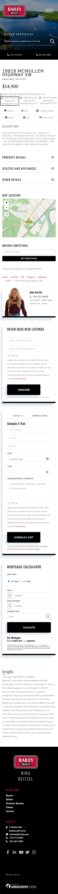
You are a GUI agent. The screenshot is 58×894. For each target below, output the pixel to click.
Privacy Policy (20, 378)
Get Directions (29, 258)
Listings (14, 276)
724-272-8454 (15, 54)
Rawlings (42, 276)
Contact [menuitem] (10, 811)
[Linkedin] (14, 852)
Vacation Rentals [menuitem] (15, 803)
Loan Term (11, 574)
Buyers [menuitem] (9, 795)
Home (5, 276)
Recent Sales (46, 300)
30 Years (14, 581)
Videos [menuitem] (9, 807)
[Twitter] (27, 852)
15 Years (26, 581)
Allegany (31, 276)
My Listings (35, 300)
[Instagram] (34, 852)
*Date (9, 453)
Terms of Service (28, 549)
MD (22, 276)
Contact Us (18, 416)
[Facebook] (8, 852)
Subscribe (24, 389)
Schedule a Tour (39, 416)
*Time (9, 466)
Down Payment (13, 601)
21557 (8, 280)
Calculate (29, 627)
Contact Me (35, 304)
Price (9, 590)
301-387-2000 (16, 841)
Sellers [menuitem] (9, 799)
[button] (51, 41)
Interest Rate (13, 611)
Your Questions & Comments (20, 478)
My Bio (44, 304)
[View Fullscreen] (6, 214)
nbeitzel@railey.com (19, 834)
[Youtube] (21, 852)
